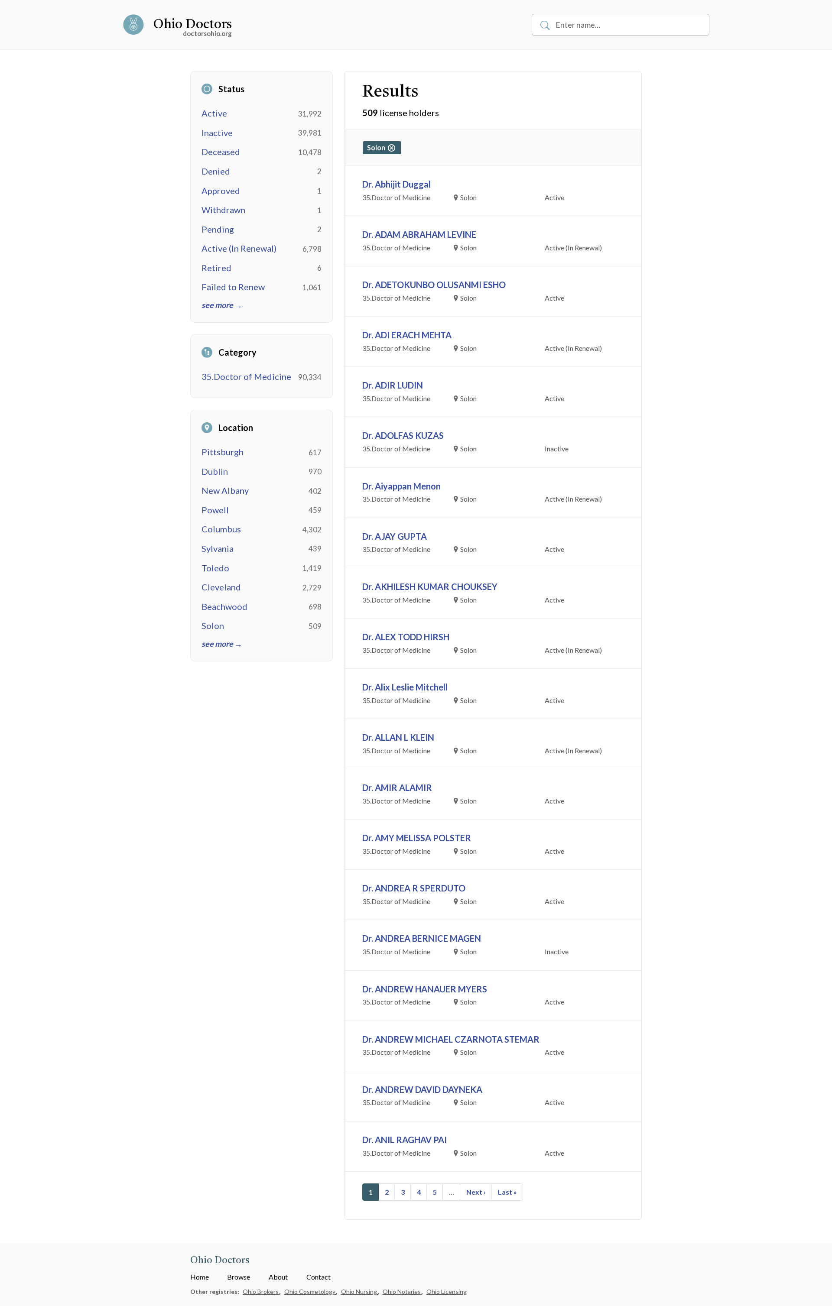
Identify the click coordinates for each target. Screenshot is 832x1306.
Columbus (221, 529)
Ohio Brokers (261, 1291)
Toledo (215, 568)
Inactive (217, 132)
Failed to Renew (233, 287)
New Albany (225, 490)
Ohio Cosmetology (310, 1291)
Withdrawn (223, 209)
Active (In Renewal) (239, 248)
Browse (238, 1277)
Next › (476, 1192)
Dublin (215, 471)
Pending (218, 229)
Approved (221, 190)
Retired (216, 267)
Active (214, 113)
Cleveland (221, 587)
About (278, 1277)
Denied (216, 171)
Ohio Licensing (446, 1291)
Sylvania (218, 548)
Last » (507, 1192)
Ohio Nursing (359, 1291)
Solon (213, 625)
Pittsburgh (223, 452)
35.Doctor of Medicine (246, 376)
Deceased (221, 151)
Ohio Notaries (402, 1291)
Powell (215, 510)
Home (199, 1277)
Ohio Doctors (192, 24)
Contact (318, 1277)
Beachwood (224, 606)
